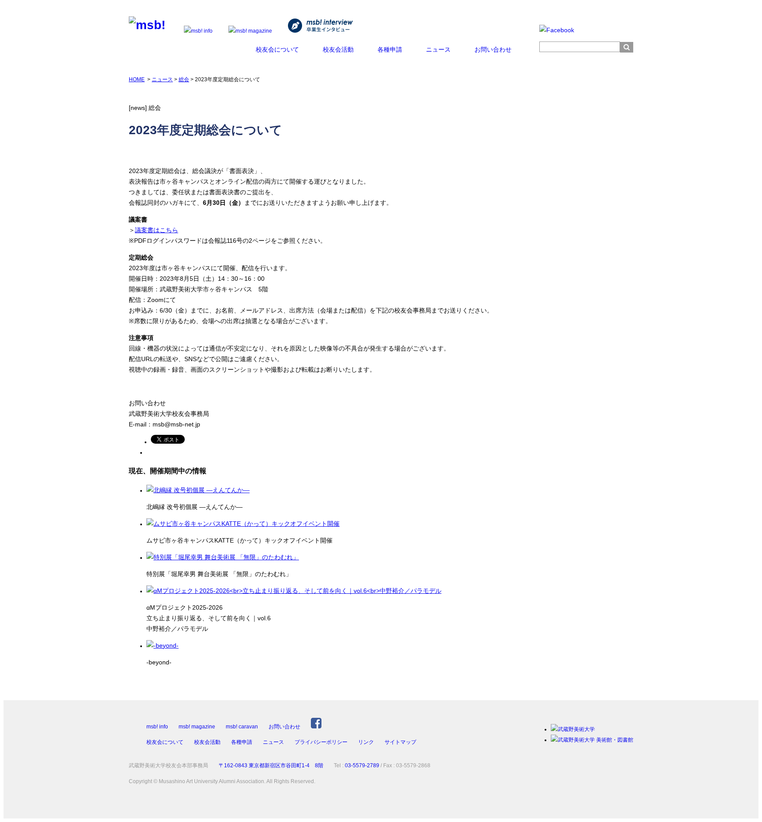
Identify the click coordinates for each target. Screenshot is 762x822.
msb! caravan (242, 727)
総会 (184, 79)
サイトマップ (400, 742)
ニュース (438, 49)
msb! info (157, 727)
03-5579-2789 (362, 765)
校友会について (277, 49)
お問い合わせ (493, 49)
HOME (137, 79)
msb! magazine (197, 727)
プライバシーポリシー (321, 742)
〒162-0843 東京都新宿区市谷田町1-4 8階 (271, 765)
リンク (366, 742)
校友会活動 (338, 49)
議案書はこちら (156, 230)
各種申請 (389, 49)
